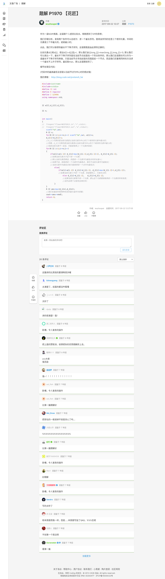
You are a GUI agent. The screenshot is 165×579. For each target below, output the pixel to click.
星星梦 (49, 370)
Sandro (49, 499)
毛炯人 (49, 528)
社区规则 (116, 569)
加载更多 (86, 556)
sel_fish (49, 384)
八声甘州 (50, 266)
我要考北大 (50, 338)
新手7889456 (52, 456)
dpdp (48, 309)
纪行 (48, 442)
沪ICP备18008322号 (104, 576)
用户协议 (77, 569)
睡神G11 (50, 352)
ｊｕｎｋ (50, 295)
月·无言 (49, 514)
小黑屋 (97, 569)
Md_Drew (50, 413)
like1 (48, 471)
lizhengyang (51, 280)
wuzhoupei (51, 24)
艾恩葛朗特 (50, 485)
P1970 (131, 24)
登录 (148, 3)
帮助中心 (67, 569)
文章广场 (14, 3)
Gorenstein (51, 543)
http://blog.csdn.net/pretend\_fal (67, 77)
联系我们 (88, 569)
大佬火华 (50, 427)
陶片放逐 (106, 569)
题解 (23, 3)
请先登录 (125, 250)
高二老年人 (50, 324)
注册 (152, 3)
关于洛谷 (57, 569)
